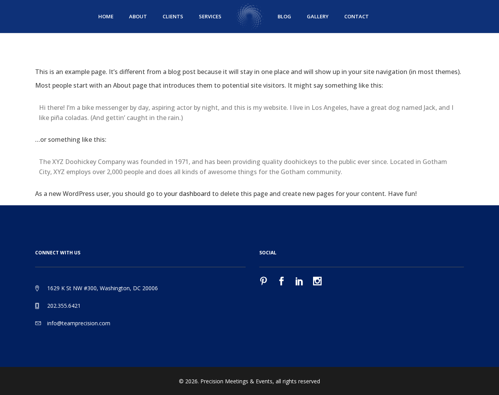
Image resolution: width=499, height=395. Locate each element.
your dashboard (187, 193)
